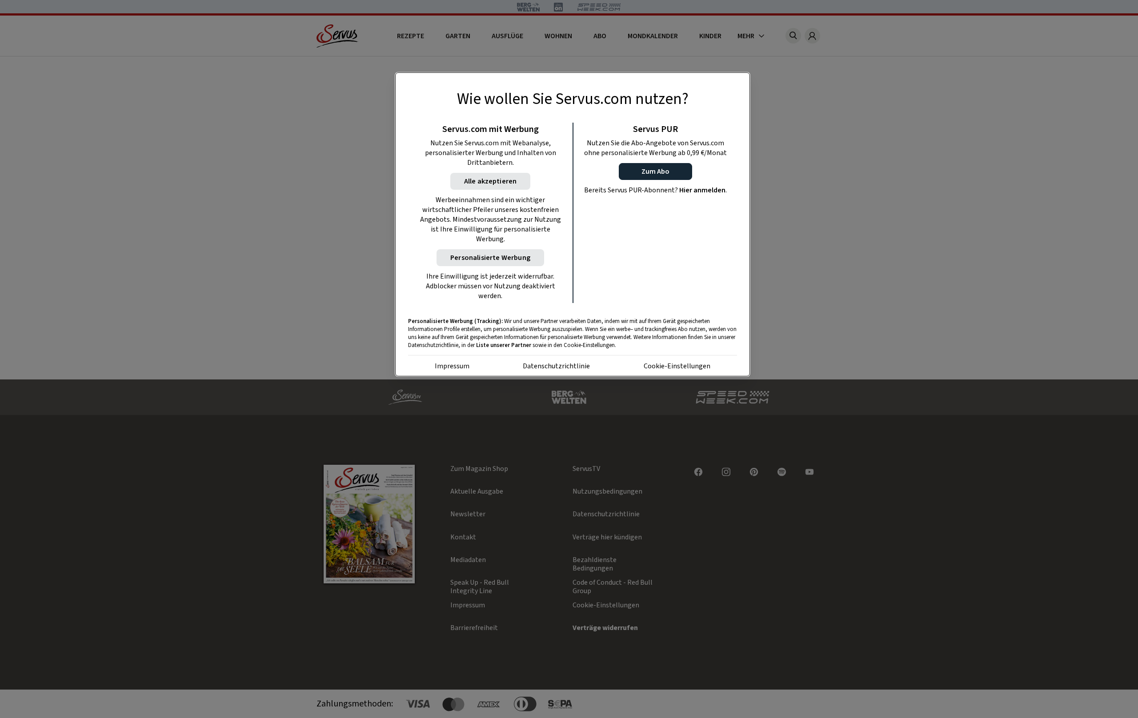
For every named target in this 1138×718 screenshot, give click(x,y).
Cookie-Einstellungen (677, 366)
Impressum (452, 366)
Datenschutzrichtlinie (556, 366)
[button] (655, 171)
